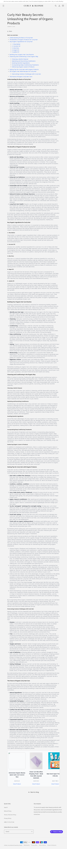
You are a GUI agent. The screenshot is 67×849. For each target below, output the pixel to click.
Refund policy (27, 845)
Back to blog (35, 792)
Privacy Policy (7, 818)
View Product (17, 784)
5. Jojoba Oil (15, 52)
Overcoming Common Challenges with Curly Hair (26, 74)
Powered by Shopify (18, 845)
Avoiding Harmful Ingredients (21, 63)
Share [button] (10, 31)
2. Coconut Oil (16, 46)
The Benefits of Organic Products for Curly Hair (24, 39)
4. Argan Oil (15, 50)
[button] (3, 6)
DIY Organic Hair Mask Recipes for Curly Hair (23, 71)
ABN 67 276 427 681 (9, 822)
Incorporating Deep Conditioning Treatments (25, 65)
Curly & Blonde (10, 845)
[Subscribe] (31, 832)
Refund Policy (7, 811)
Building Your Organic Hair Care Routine (22, 54)
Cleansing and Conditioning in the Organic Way (24, 56)
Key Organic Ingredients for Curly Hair (21, 41)
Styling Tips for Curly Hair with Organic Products (24, 69)
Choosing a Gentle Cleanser (20, 59)
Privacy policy (34, 845)
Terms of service (42, 845)
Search (6, 807)
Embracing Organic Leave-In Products (23, 67)
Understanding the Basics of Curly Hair (21, 37)
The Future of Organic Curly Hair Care (21, 76)
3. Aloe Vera (15, 48)
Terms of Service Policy (10, 814)
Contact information (51, 845)
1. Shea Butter (16, 44)
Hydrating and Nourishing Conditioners (24, 61)
